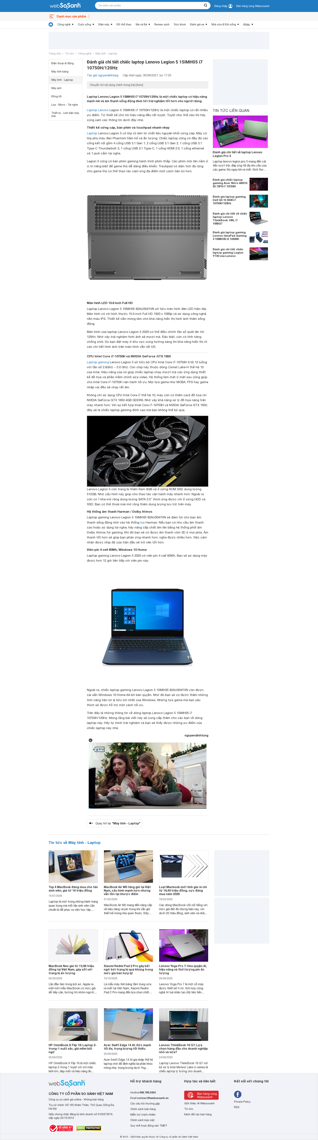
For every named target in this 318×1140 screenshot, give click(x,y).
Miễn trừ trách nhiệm (143, 1114)
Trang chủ (55, 53)
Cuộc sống (84, 24)
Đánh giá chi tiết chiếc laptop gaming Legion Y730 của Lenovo (228, 252)
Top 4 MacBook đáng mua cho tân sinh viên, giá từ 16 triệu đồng (73, 888)
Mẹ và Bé (141, 24)
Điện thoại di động (62, 63)
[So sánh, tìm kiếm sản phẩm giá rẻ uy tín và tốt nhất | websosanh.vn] (65, 6)
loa (142, 522)
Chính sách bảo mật (142, 1120)
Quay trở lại (118, 823)
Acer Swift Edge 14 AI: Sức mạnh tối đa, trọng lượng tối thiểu (127, 1046)
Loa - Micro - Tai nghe (64, 104)
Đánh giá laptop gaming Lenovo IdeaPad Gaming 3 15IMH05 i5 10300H (230, 235)
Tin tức (69, 53)
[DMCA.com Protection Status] (88, 1128)
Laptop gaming (98, 362)
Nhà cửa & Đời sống (223, 24)
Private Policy (242, 1101)
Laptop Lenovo (98, 110)
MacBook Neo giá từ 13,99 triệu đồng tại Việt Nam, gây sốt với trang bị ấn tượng (71, 969)
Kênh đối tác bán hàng (198, 1114)
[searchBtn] (205, 5)
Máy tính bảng (59, 71)
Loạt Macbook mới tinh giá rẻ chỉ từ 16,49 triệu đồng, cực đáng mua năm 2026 (183, 890)
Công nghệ (63, 24)
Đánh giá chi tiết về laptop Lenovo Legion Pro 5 (237, 153)
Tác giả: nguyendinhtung (102, 75)
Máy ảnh (56, 88)
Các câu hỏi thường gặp (145, 1103)
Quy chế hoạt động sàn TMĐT (148, 1125)
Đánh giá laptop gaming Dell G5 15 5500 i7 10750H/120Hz (229, 200)
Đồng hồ (56, 96)
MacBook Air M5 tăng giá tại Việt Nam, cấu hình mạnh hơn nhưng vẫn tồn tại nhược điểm (127, 890)
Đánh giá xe (197, 24)
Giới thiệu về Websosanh (199, 1103)
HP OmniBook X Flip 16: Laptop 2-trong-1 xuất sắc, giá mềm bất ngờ (73, 1048)
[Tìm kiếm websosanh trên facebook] (237, 1094)
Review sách (161, 24)
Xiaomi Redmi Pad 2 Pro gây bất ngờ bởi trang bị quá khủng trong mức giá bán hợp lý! (128, 969)
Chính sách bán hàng (143, 1109)
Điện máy (103, 24)
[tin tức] (51, 24)
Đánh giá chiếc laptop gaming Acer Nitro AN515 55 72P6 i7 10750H (230, 183)
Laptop (92, 133)
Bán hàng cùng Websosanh (252, 6)
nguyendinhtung (196, 735)
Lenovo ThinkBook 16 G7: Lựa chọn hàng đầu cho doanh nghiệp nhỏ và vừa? (183, 1048)
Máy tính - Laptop (106, 53)
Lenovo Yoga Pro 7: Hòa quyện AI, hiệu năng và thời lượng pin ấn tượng (183, 969)
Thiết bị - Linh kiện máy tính (65, 115)
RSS (236, 1107)
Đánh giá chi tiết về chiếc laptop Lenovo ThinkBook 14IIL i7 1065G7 (230, 218)
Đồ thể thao (124, 24)
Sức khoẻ (180, 24)
